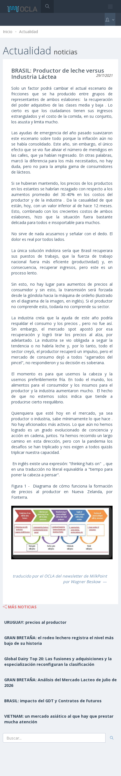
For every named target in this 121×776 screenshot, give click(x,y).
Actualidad (28, 31)
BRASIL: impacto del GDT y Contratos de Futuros (53, 700)
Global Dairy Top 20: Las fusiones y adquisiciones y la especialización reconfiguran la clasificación (58, 661)
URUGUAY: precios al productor (35, 622)
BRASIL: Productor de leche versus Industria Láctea (57, 73)
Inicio (7, 31)
